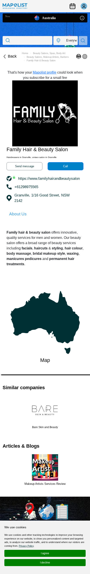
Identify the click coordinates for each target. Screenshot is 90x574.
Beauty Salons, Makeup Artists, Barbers (48, 57)
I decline (45, 562)
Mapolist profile (44, 72)
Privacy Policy (26, 546)
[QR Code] (84, 56)
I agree (45, 553)
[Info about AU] (82, 18)
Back (12, 56)
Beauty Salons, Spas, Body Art (49, 53)
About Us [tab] (18, 214)
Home (25, 53)
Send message (24, 166)
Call (65, 166)
